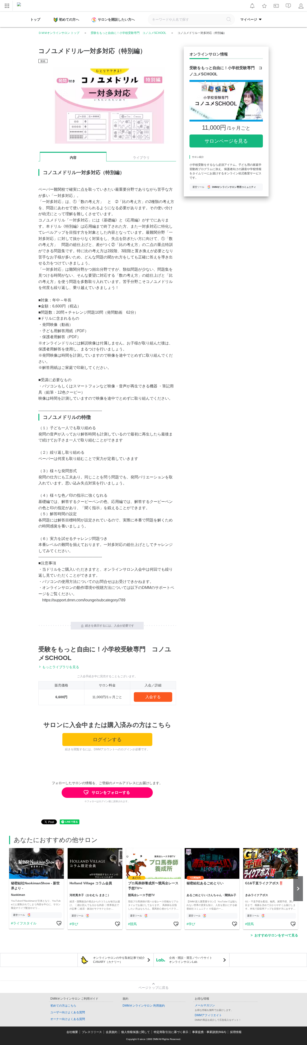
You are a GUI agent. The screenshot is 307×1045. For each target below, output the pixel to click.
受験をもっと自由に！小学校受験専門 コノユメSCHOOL (128, 33)
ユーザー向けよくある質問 (67, 1012)
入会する (153, 697)
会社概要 (72, 1032)
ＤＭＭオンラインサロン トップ (58, 33)
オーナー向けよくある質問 (67, 1019)
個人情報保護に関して (135, 1032)
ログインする (107, 739)
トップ (35, 19)
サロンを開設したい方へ (116, 19)
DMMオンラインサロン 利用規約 (144, 1005)
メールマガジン (205, 1005)
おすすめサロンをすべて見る (276, 935)
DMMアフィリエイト (208, 1015)
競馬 (133, 924)
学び (74, 924)
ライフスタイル (24, 923)
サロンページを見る (226, 141)
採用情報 (236, 1032)
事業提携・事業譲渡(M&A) (209, 1032)
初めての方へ (69, 19)
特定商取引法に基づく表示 (171, 1032)
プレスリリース (92, 1032)
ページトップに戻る (153, 988)
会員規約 (111, 1032)
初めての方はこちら (63, 1005)
